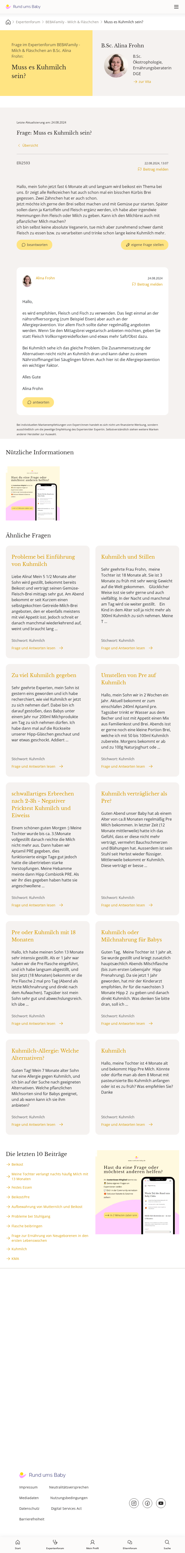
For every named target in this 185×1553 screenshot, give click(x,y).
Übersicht (30, 145)
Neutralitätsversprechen (69, 1487)
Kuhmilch (19, 1249)
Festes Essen (22, 1187)
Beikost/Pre (21, 1197)
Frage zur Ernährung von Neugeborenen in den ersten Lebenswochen (50, 1238)
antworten (41, 402)
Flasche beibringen (27, 1226)
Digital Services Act (66, 1508)
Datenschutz (29, 1508)
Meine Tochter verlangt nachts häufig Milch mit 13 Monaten (50, 1176)
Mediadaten (29, 1497)
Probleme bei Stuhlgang (31, 1216)
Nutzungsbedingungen (69, 1497)
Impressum (28, 1487)
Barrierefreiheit (31, 1519)
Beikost (17, 1164)
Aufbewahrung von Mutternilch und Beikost (47, 1206)
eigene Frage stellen (147, 244)
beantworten (37, 244)
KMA (15, 1258)
